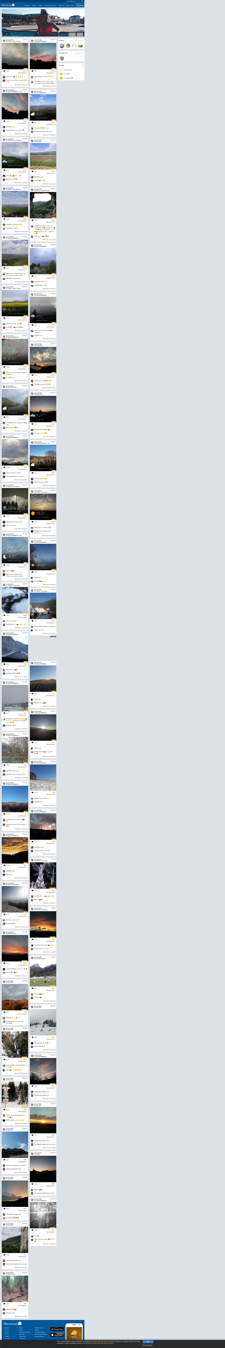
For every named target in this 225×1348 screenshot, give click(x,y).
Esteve (8, 1313)
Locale (80, 34)
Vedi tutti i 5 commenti (21, 182)
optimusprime (10, 1021)
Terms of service (39, 1328)
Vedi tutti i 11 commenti (49, 1147)
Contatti (37, 1330)
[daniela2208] (62, 58)
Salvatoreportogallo (12, 1165)
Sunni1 (8, 76)
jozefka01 (9, 224)
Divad (36, 997)
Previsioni (27, 5)
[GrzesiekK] (62, 46)
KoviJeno (37, 131)
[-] (68, 46)
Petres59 (8, 1017)
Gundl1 (8, 718)
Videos (40, 5)
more (7, 175)
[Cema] (80, 46)
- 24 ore (6, 1330)
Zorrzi (36, 330)
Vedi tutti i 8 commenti (21, 330)
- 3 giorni (6, 1332)
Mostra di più (79, 40)
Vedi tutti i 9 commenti (21, 528)
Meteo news (70, 5)
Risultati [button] (61, 65)
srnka (7, 1070)
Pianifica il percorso (51, 5)
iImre (7, 621)
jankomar (9, 774)
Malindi (8, 179)
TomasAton (9, 228)
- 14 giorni (6, 1336)
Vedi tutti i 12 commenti (48, 387)
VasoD (8, 273)
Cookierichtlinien (39, 1336)
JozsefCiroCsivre (39, 429)
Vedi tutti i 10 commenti (20, 1172)
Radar (34, 5)
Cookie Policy (96, 1343)
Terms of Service (108, 1343)
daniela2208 (9, 40)
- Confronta (7, 1338)
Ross (35, 1235)
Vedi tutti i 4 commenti (21, 133)
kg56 (35, 1239)
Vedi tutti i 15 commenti (20, 380)
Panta (8, 427)
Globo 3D (61, 5)
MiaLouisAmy (10, 1120)
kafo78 (8, 874)
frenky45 (9, 278)
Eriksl (36, 577)
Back (7, 34)
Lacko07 (8, 130)
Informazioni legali (39, 1332)
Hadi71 (8, 323)
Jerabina (36, 948)
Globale (72, 34)
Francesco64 (10, 969)
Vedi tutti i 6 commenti (21, 829)
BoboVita (9, 126)
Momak (8, 522)
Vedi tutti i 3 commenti (21, 431)
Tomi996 (8, 871)
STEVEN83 (9, 422)
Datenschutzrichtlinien (41, 1334)
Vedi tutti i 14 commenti (20, 85)
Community (79, 5)
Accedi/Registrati (71, 1)
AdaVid (36, 180)
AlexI (7, 570)
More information (147, 1345)
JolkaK (8, 1115)
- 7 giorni (6, 1334)
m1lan (8, 372)
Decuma (8, 473)
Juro (7, 525)
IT (78, 1)
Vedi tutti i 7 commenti (21, 676)
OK (148, 1342)
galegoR (8, 1309)
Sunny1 (36, 76)
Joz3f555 (9, 327)
